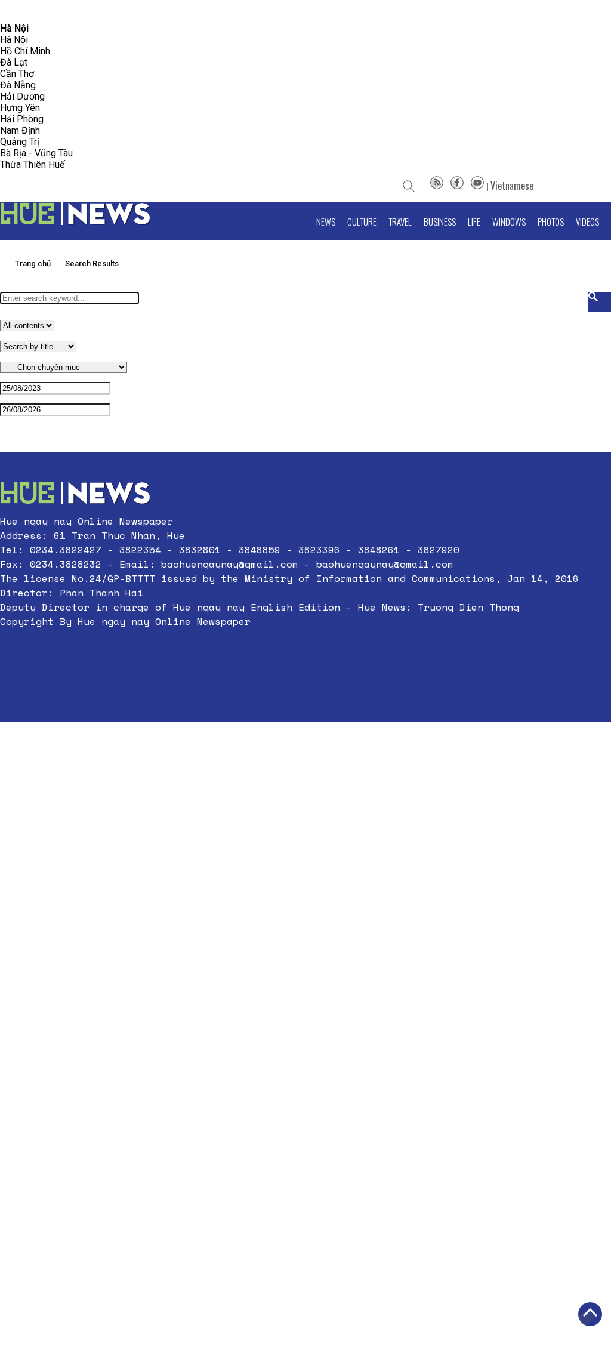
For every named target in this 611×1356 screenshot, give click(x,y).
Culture (362, 221)
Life (474, 221)
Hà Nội (14, 39)
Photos (551, 221)
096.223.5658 (25, 11)
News (325, 221)
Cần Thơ (17, 73)
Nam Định (20, 130)
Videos (587, 221)
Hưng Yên (20, 107)
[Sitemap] (437, 185)
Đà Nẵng (18, 85)
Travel (400, 221)
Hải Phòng (22, 119)
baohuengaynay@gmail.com (229, 564)
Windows (509, 221)
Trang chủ (33, 263)
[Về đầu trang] (590, 1314)
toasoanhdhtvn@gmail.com (105, 11)
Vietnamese (511, 185)
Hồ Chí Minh (25, 51)
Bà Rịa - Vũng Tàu (36, 153)
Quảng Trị (19, 141)
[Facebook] (457, 185)
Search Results (92, 263)
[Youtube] (477, 185)
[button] (289, 650)
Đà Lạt (13, 62)
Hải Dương (22, 96)
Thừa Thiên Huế (32, 164)
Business (440, 221)
